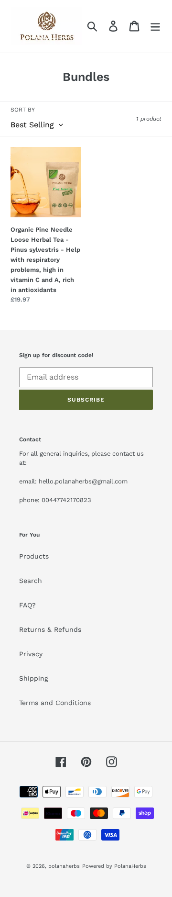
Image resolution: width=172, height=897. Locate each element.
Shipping (33, 678)
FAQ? (27, 605)
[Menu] (155, 26)
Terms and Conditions (55, 702)
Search (30, 580)
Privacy (31, 654)
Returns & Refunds (50, 629)
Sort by (23, 109)
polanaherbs (64, 866)
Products (34, 556)
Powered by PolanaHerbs (114, 866)
